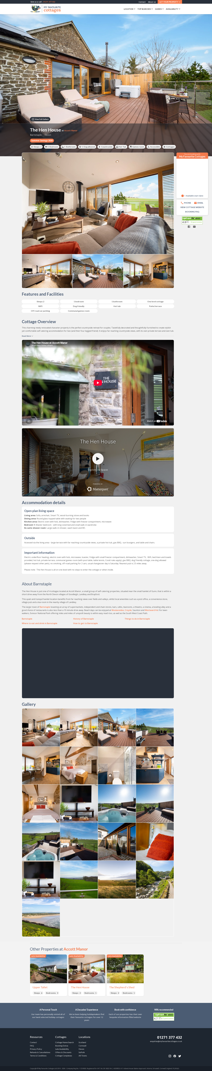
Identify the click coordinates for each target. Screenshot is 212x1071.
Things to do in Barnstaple (137, 618)
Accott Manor (70, 130)
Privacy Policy (36, 1049)
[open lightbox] (41, 727)
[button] (170, 2)
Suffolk (82, 1052)
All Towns (83, 1055)
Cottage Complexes (63, 1055)
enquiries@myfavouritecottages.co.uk (166, 1041)
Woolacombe (118, 610)
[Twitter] (179, 1056)
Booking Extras (61, 1045)
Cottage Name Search (64, 1042)
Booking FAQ (192, 211)
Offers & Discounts (63, 1052)
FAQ (32, 1045)
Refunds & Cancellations (40, 1052)
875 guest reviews (167, 1018)
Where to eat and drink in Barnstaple (39, 623)
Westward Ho (151, 610)
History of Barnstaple (83, 618)
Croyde (128, 610)
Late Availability (62, 1049)
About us (152, 2)
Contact (142, 2)
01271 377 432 (169, 1037)
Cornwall (82, 1045)
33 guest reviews (196, 222)
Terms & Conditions (38, 1055)
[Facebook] (169, 1056)
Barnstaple (36, 134)
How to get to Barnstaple (85, 623)
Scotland (82, 1042)
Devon (47, 134)
